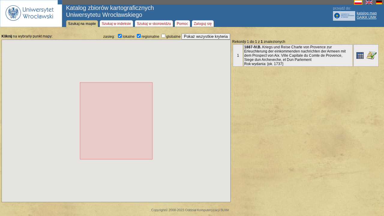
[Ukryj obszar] (371, 55)
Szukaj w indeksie (116, 24)
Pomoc (182, 24)
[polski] (358, 4)
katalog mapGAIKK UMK (367, 15)
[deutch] (379, 4)
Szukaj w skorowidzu (154, 24)
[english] (369, 4)
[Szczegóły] (360, 55)
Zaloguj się (203, 24)
